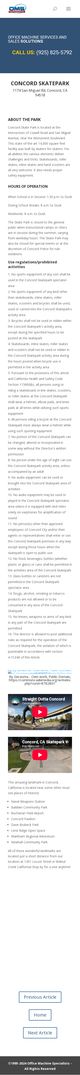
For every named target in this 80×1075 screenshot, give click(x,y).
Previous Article (40, 997)
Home (40, 1015)
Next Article (40, 1033)
